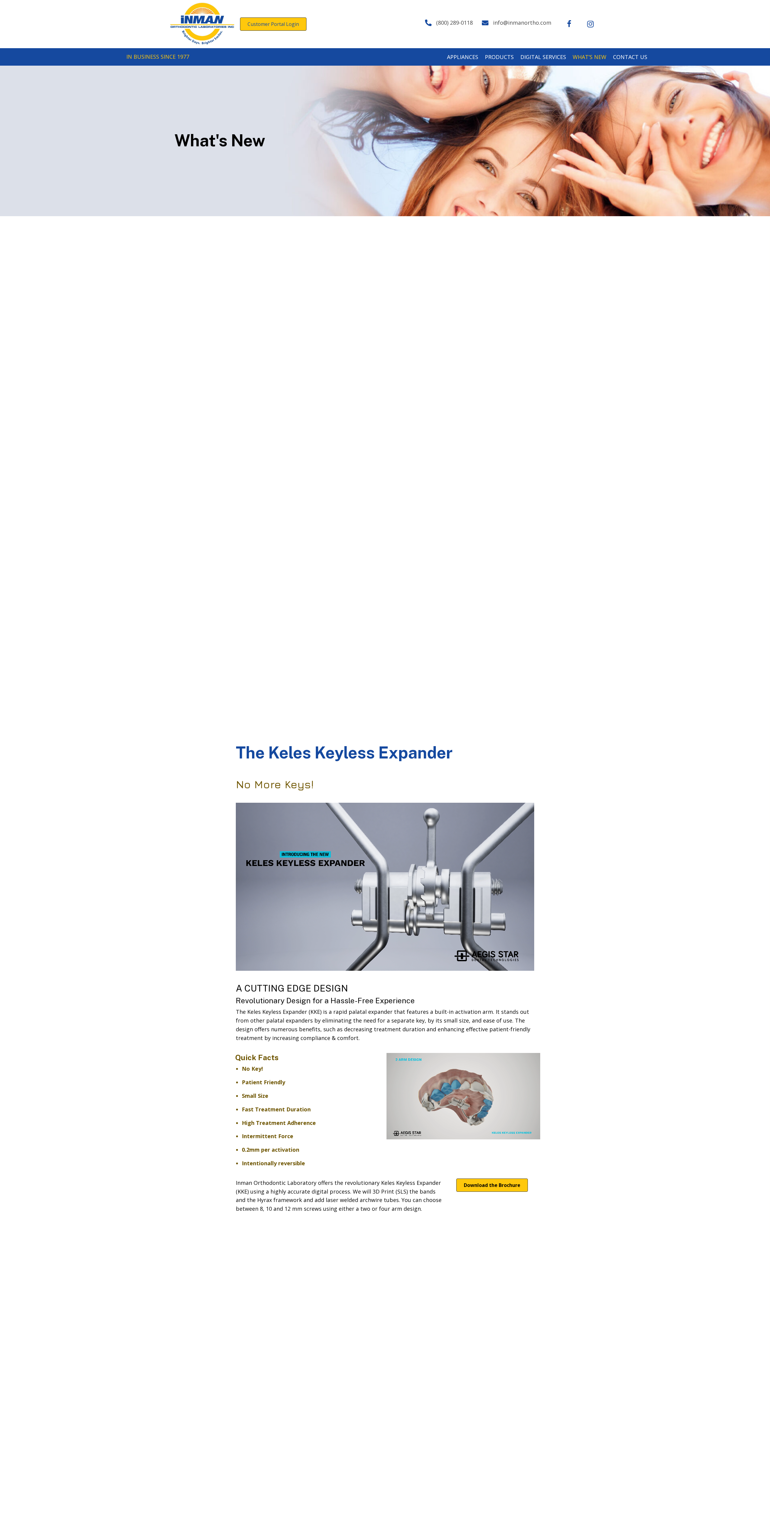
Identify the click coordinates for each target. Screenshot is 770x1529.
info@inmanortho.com (522, 22)
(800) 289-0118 (454, 22)
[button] (569, 24)
